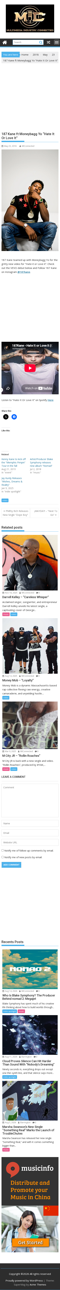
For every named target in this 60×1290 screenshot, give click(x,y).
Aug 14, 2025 (10, 676)
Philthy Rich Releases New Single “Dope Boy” (15, 512)
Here (51, 400)
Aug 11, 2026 (10, 1056)
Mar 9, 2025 (10, 751)
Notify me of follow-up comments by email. (29, 850)
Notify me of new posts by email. (23, 857)
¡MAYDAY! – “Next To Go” (45, 512)
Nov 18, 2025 (10, 592)
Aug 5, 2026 (10, 1122)
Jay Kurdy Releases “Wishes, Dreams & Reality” (12, 481)
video (5, 500)
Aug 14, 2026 (10, 991)
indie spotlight (9, 1011)
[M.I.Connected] (4, 42)
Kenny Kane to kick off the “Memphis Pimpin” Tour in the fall (14, 462)
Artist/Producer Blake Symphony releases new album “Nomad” (41, 462)
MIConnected (28, 146)
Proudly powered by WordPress (24, 1280)
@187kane (24, 272)
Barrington (26, 1056)
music (6, 614)
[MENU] (56, 42)
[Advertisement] (30, 95)
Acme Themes (38, 1284)
